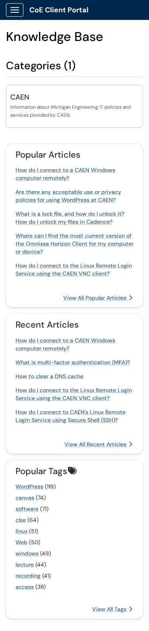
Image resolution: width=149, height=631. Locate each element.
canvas (24, 497)
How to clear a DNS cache (49, 376)
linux (21, 531)
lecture (24, 564)
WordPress (29, 486)
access (24, 586)
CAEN (19, 97)
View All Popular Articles (95, 297)
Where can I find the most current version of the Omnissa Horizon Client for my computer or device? (74, 243)
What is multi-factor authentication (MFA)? (72, 362)
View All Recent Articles (96, 444)
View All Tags (110, 609)
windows (27, 553)
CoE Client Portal (59, 10)
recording (28, 575)
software (27, 508)
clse (20, 520)
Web (21, 542)
